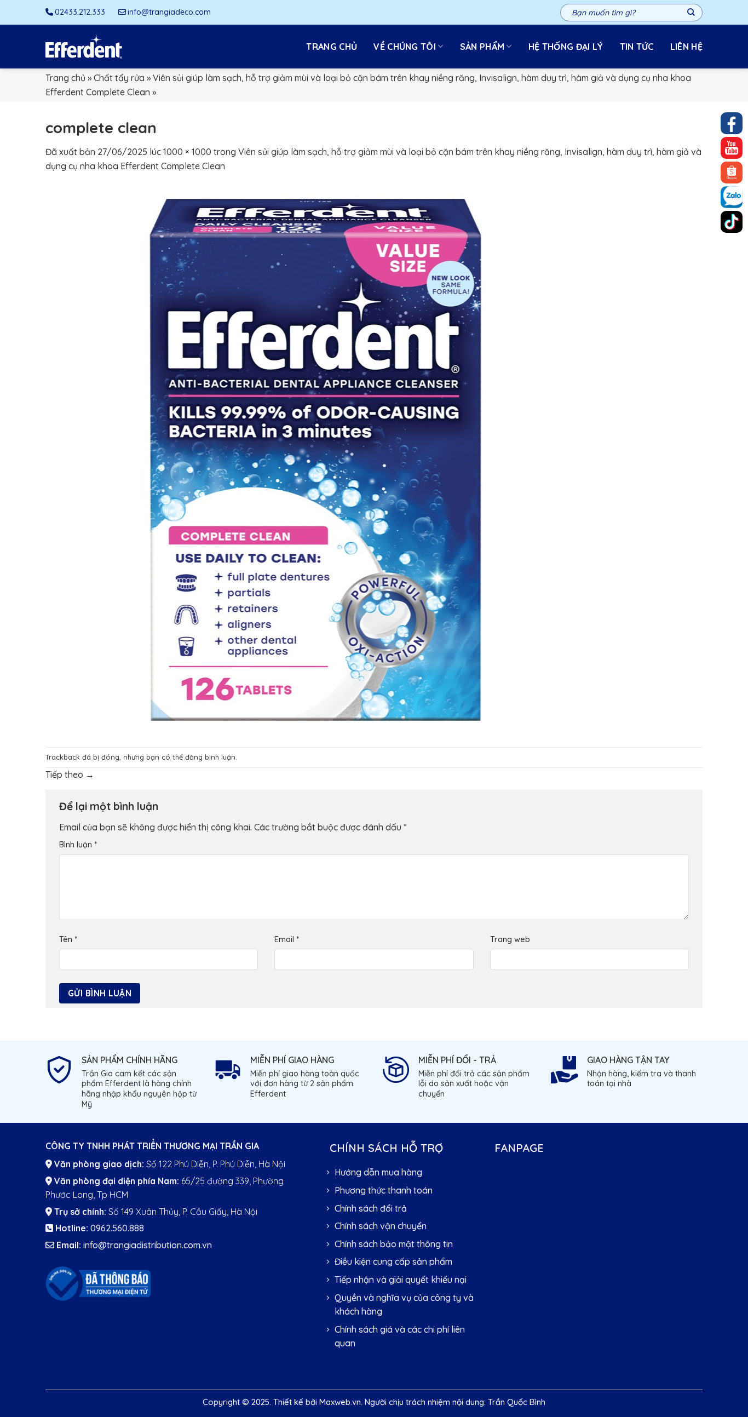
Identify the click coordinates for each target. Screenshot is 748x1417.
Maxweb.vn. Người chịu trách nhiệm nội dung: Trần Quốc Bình (432, 1402)
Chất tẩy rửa (119, 77)
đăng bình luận (210, 757)
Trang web (510, 939)
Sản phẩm (482, 46)
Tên (68, 939)
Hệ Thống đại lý (565, 46)
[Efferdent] (83, 46)
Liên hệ (686, 46)
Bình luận (78, 845)
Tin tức (637, 46)
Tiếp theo (69, 774)
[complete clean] (319, 459)
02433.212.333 (80, 12)
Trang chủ (331, 46)
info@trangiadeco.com (169, 12)
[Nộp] (691, 12)
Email (286, 939)
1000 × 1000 (187, 151)
